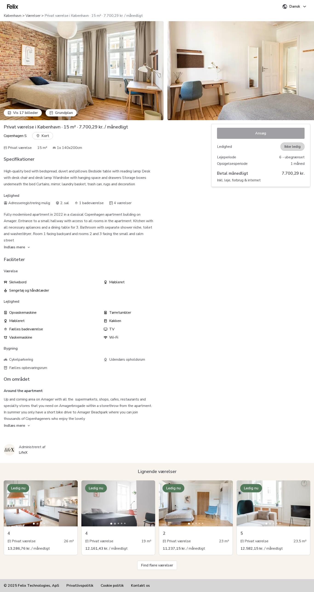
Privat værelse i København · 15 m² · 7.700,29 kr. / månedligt (94, 15)
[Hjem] (13, 6)
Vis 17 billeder (25, 112)
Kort (45, 135)
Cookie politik (112, 585)
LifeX (23, 452)
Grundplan (64, 112)
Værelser (33, 15)
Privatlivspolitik (79, 585)
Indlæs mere (14, 247)
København (12, 15)
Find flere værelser (157, 565)
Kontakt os (140, 585)
